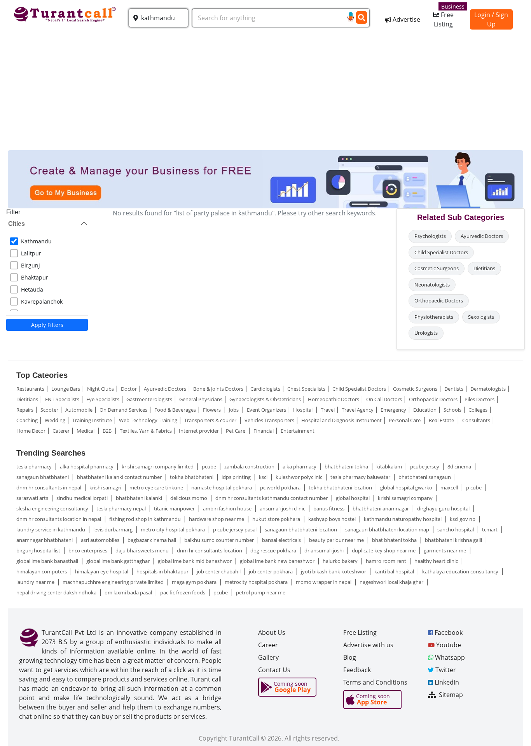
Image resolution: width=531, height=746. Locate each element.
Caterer (61, 430)
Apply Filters (47, 324)
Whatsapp (449, 657)
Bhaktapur (34, 277)
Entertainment (297, 430)
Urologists (426, 332)
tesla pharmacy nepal (121, 508)
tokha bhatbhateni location (341, 487)
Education (425, 409)
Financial (263, 430)
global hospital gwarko (406, 487)
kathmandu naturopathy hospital (403, 518)
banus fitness (329, 508)
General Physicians (200, 399)
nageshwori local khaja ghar (392, 581)
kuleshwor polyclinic (299, 476)
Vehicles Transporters (269, 420)
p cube (474, 487)
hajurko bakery (341, 560)
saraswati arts (32, 497)
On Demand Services (123, 409)
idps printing (237, 476)
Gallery (268, 657)
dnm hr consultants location (210, 550)
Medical (86, 430)
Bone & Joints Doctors (218, 388)
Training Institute (92, 420)
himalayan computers (42, 571)
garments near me (445, 550)
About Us (271, 632)
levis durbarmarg (113, 529)
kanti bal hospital (394, 571)
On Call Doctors (384, 399)
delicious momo (189, 497)
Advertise (405, 19)
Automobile (79, 409)
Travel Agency (358, 409)
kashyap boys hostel (332, 518)
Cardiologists (265, 388)
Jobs (234, 409)
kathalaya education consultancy (461, 571)
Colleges (477, 409)
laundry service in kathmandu (51, 529)
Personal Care (405, 420)
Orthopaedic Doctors (438, 300)
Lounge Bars (65, 388)
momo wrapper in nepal (324, 581)
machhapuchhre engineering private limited (114, 581)
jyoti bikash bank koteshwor (334, 571)
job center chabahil (219, 571)
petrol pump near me (260, 592)
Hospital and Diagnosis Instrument (341, 420)
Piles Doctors (479, 399)
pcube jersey (425, 466)
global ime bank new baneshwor (278, 560)
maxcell (449, 487)
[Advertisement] (265, 91)
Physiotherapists (433, 316)
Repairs (24, 409)
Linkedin (446, 682)
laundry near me (36, 581)
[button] (158, 18)
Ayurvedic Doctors (482, 235)
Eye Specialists (102, 399)
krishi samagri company (406, 497)
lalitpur (31, 253)
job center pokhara (271, 571)
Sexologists (481, 316)
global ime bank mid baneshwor (195, 560)
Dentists (453, 388)
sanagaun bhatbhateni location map (387, 529)
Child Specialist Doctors (441, 252)
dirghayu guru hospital (444, 508)
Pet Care (236, 430)
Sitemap (450, 694)
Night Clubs (100, 388)
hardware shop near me (217, 518)
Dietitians (484, 268)
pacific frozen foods (183, 592)
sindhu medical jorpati (82, 497)
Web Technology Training (148, 420)
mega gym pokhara (195, 581)
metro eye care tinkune (156, 487)
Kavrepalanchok (42, 301)
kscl (264, 476)
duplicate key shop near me (384, 550)
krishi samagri (105, 487)
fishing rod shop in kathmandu (145, 518)
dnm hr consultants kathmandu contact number (272, 497)
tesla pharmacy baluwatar (360, 476)
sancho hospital (456, 529)
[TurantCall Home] (65, 13)
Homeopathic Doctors (333, 399)
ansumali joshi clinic (283, 508)
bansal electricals (282, 539)
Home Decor (30, 430)
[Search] (361, 17)
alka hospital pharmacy (87, 466)
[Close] (514, 726)
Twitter (445, 670)
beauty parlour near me (337, 539)
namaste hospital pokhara (222, 487)
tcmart (490, 529)
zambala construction (250, 466)
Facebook (448, 632)
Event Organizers (266, 409)
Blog (349, 657)
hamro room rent (386, 560)
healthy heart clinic (436, 560)
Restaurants (30, 388)
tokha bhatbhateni (192, 476)
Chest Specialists (306, 388)
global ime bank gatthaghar (118, 560)
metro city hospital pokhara (173, 529)
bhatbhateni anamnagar (381, 508)
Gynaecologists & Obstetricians (265, 399)
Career (268, 645)
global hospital (353, 497)
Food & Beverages (175, 409)
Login (482, 14)
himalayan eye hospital (102, 571)
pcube (209, 466)
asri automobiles (101, 539)
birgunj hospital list (38, 550)
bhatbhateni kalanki (139, 497)
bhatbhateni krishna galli (454, 539)
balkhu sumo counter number (219, 539)
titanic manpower (175, 508)
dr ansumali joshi (324, 550)
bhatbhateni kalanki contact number (120, 476)
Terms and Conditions (375, 682)
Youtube (448, 645)
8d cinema (459, 466)
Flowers (212, 409)
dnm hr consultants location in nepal (59, 518)
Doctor (129, 388)
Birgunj (30, 265)
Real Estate (442, 420)
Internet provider (199, 430)
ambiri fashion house (228, 508)
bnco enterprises (88, 550)
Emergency (393, 409)
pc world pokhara (281, 487)
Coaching (27, 420)
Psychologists (430, 235)
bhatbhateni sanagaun (425, 476)
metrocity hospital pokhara (257, 581)
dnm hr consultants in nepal (49, 487)
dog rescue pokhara (273, 550)
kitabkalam (389, 466)
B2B (108, 430)
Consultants (476, 420)
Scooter (49, 409)
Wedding (55, 420)
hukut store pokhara (276, 518)
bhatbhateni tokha (347, 466)
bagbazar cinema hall (152, 539)
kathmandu (36, 241)
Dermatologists (488, 388)
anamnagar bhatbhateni (45, 539)
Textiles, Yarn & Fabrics (146, 430)
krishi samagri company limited (158, 466)
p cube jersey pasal (235, 529)
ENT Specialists (62, 399)
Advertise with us (368, 645)
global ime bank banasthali (47, 560)
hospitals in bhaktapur (163, 571)
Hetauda (32, 289)
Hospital (303, 409)
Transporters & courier (211, 420)
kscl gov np (463, 518)
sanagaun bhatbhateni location (301, 529)
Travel (328, 409)
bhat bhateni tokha (395, 539)
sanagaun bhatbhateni (43, 476)
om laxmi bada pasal (129, 592)
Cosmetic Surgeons (436, 268)
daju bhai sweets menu (142, 550)
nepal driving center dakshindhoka (57, 592)
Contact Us (274, 670)
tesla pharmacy (34, 466)
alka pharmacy (300, 466)
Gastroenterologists (149, 399)
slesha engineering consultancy (52, 508)
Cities (16, 223)
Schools (452, 409)
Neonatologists (432, 284)
